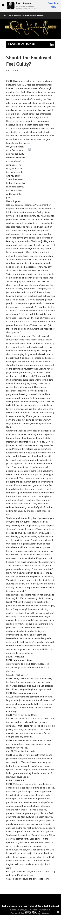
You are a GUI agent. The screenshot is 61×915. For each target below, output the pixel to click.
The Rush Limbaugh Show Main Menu (25, 15)
